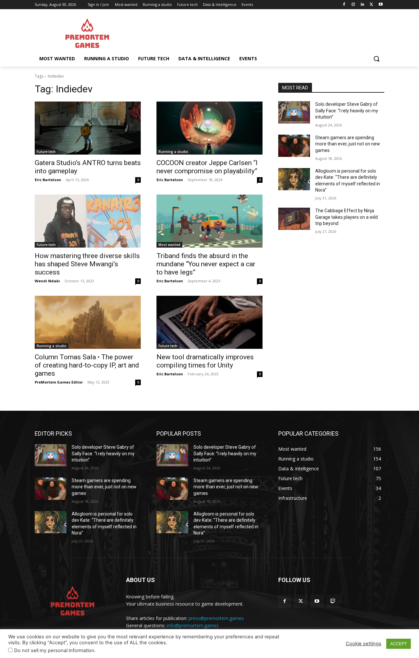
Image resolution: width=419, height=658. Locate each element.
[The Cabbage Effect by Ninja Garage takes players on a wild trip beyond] (294, 219)
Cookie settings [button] (363, 644)
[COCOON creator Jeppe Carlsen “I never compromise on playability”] (209, 128)
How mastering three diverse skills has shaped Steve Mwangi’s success (87, 264)
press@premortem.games (216, 618)
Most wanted (169, 244)
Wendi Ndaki (47, 280)
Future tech (46, 151)
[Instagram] (353, 5)
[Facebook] (344, 5)
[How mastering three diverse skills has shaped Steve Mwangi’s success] (88, 221)
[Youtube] (380, 5)
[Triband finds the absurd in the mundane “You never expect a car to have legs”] (209, 221)
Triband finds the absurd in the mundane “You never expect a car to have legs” (205, 264)
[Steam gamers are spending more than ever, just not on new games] (294, 146)
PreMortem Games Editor (59, 382)
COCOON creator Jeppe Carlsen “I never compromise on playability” (207, 167)
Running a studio (173, 151)
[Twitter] (371, 5)
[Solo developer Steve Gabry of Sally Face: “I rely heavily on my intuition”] (294, 112)
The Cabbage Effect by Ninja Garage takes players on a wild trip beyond (346, 217)
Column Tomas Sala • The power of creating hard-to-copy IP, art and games (87, 365)
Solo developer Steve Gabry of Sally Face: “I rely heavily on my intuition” (346, 111)
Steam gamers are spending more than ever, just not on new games (347, 144)
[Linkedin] (362, 5)
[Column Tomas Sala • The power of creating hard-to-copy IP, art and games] (88, 322)
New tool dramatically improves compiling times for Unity (205, 361)
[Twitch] (333, 601)
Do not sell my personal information (54, 650)
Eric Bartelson (48, 179)
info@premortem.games (193, 625)
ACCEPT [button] (398, 643)
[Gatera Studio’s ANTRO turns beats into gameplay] (88, 128)
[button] (376, 58)
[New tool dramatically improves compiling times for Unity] (209, 322)
